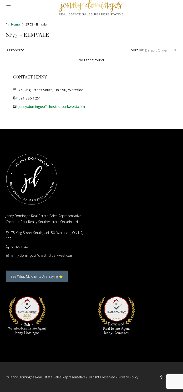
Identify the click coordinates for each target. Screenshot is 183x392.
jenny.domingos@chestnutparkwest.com (51, 106)
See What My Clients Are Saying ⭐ (36, 276)
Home (15, 24)
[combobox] (160, 50)
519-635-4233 (21, 247)
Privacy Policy (128, 377)
